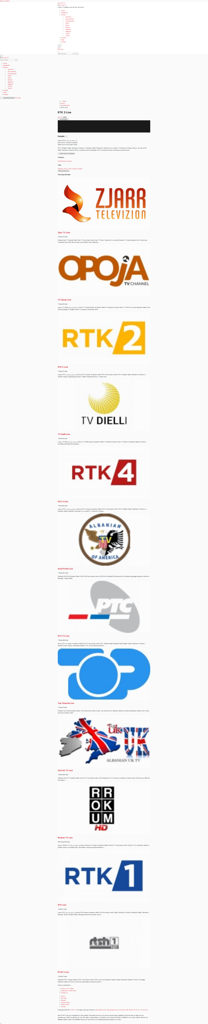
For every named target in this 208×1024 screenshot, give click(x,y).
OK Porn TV (137, 1010)
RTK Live (62, 905)
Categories (64, 12)
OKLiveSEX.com (100, 1010)
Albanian (60, 169)
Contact (63, 42)
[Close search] (77, 53)
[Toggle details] (66, 136)
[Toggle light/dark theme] (60, 45)
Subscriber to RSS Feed (68, 990)
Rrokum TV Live (65, 837)
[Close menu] (1, 56)
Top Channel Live (66, 703)
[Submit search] (74, 53)
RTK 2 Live (63, 367)
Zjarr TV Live (64, 232)
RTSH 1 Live (63, 972)
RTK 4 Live (63, 501)
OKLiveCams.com (112, 1010)
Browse (63, 37)
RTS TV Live (63, 636)
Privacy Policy (65, 1002)
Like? (59, 117)
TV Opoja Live (64, 300)
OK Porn (145, 1010)
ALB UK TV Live (65, 770)
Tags (62, 40)
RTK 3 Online (73, 169)
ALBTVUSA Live (65, 569)
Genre (63, 103)
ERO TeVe (129, 1010)
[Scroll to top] (0, 1023)
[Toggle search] (59, 47)
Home (63, 10)
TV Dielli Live (64, 434)
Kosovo (69, 161)
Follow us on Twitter (67, 988)
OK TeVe (121, 1010)
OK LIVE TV (61, 3)
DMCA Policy (65, 1004)
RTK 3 (66, 169)
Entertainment (65, 105)
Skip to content (4, 1)
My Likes (60, 49)
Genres (63, 15)
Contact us (64, 993)
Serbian (80, 169)
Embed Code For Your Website (66, 153)
